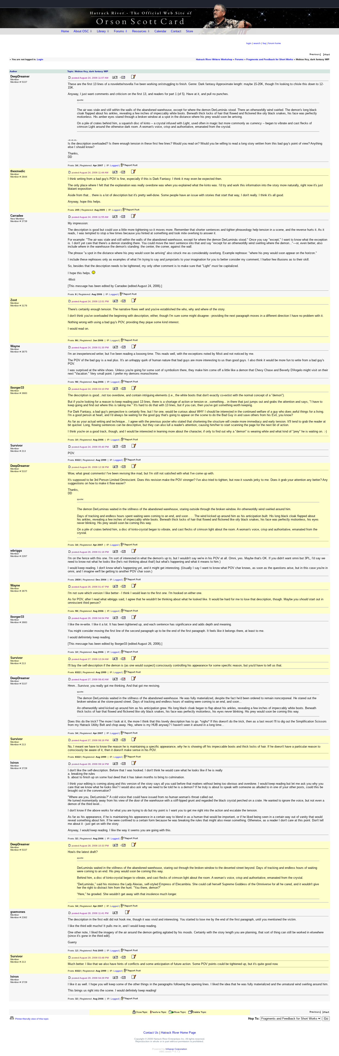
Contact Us (150, 1032)
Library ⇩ (103, 31)
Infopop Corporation (176, 1049)
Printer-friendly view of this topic (32, 1019)
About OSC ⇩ (83, 31)
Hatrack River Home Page (178, 1032)
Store (189, 31)
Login (40, 59)
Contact (176, 31)
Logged (114, 165)
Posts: (73, 165)
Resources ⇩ (141, 31)
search (257, 43)
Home (65, 31)
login (248, 43)
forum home (274, 43)
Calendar (160, 31)
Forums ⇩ (121, 31)
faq (264, 43)
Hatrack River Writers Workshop (214, 59)
